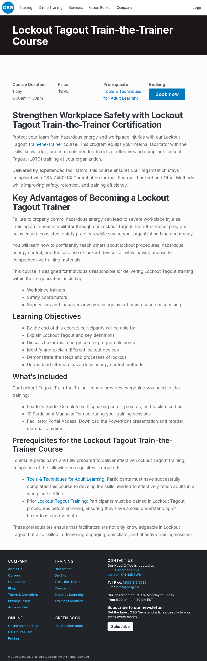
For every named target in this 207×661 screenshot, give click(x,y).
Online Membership (23, 626)
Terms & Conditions (23, 594)
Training (25, 7)
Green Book (68, 618)
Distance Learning (69, 594)
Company (124, 7)
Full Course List (20, 632)
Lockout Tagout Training (62, 501)
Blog (11, 588)
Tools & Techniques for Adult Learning (66, 479)
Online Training (50, 7)
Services (76, 7)
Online (15, 618)
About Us (15, 569)
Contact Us (16, 582)
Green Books (100, 7)
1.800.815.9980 (135, 582)
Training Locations (69, 601)
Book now (167, 94)
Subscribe (120, 626)
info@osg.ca (129, 587)
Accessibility (18, 607)
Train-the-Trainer (45, 144)
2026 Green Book (69, 626)
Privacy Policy (19, 601)
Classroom (63, 569)
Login (197, 7)
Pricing (13, 638)
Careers (14, 575)
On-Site (60, 575)
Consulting (63, 588)
